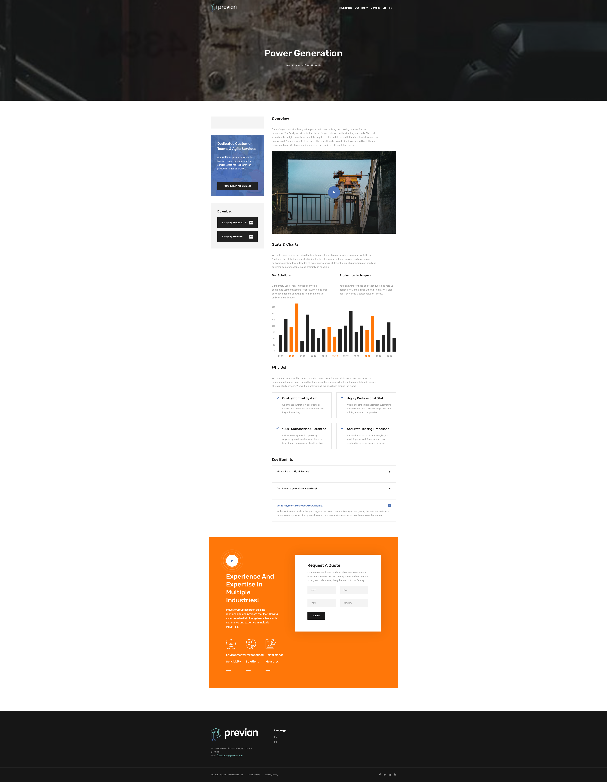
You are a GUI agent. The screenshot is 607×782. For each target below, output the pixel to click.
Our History (361, 7)
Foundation (345, 7)
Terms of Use (253, 774)
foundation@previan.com (230, 755)
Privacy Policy (271, 774)
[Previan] (223, 8)
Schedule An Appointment (237, 186)
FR (390, 7)
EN (384, 7)
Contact (375, 7)
